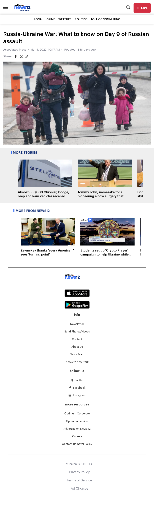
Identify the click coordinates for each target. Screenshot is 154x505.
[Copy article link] (26, 56)
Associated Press (14, 49)
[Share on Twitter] (21, 56)
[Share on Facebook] (15, 56)
